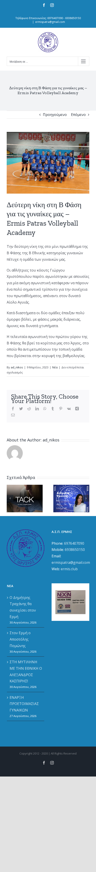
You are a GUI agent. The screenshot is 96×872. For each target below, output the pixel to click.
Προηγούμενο (55, 114)
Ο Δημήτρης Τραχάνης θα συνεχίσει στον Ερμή (23, 607)
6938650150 (75, 549)
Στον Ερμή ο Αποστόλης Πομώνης (20, 639)
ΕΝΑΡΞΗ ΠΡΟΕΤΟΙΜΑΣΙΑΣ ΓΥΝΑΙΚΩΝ (24, 704)
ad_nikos (17, 367)
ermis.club (69, 568)
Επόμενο (78, 114)
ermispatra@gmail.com (50, 22)
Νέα (55, 367)
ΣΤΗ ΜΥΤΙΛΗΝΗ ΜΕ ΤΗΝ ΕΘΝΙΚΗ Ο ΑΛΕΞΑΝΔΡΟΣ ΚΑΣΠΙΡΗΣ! (26, 671)
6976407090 (74, 543)
